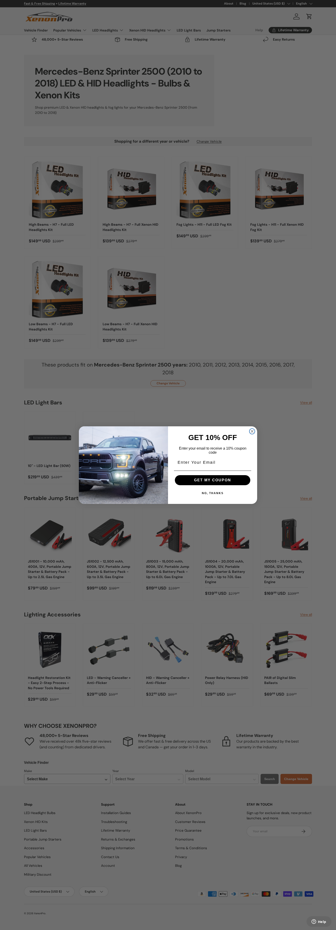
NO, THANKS (213, 493)
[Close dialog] (252, 431)
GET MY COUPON (212, 480)
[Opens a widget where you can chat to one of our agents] (318, 922)
